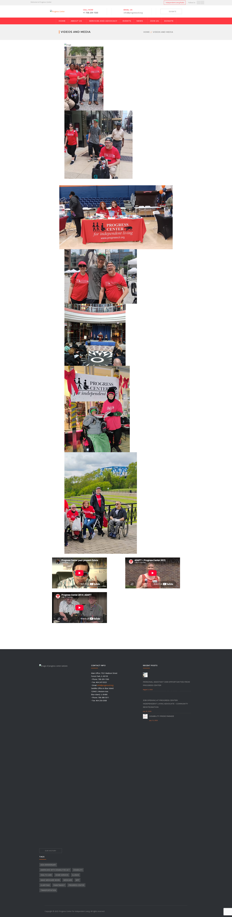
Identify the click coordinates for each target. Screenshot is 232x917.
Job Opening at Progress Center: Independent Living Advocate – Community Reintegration (165, 703)
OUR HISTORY (50, 851)
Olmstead (45, 885)
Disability (77, 870)
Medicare (67, 880)
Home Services (61, 875)
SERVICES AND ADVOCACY (103, 21)
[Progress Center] (57, 11)
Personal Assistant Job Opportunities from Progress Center (166, 683)
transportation (48, 890)
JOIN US (154, 21)
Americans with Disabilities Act (55, 870)
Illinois (75, 875)
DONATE (168, 21)
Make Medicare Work (50, 880)
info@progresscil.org (133, 12)
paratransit (59, 885)
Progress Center (76, 885)
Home (146, 32)
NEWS (140, 21)
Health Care (46, 875)
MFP (77, 880)
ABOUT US (76, 21)
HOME (62, 21)
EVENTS (127, 21)
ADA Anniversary (48, 865)
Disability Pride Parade (161, 716)
